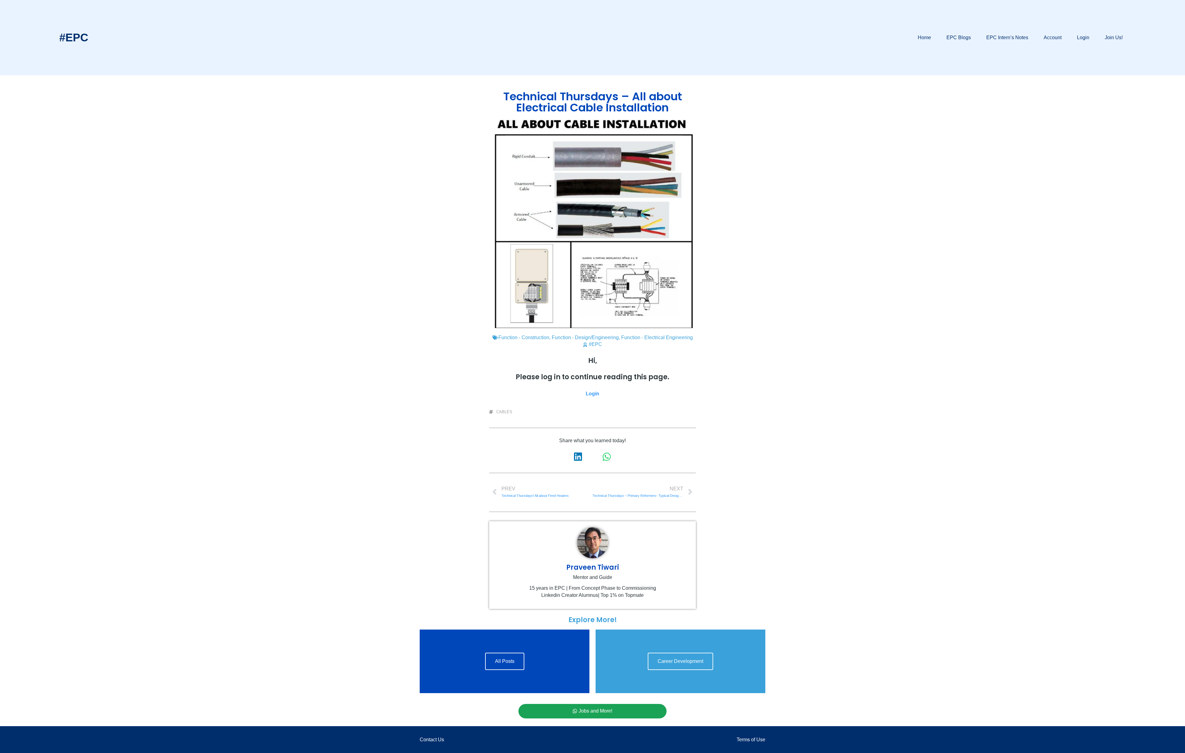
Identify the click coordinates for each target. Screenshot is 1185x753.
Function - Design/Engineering (585, 337)
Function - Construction (523, 337)
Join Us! (1114, 37)
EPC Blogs (958, 37)
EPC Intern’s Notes (1007, 37)
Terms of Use (751, 739)
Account (1053, 37)
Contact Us (432, 739)
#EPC (73, 37)
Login (1083, 37)
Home (924, 37)
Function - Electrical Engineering (657, 337)
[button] (578, 457)
